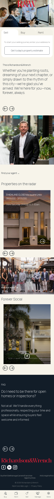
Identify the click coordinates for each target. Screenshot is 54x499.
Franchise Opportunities (29, 476)
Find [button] (51, 475)
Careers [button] (20, 475)
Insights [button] (46, 475)
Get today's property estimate (27, 50)
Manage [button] (13, 475)
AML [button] (41, 475)
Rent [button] (6, 475)
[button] (5, 494)
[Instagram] (15, 467)
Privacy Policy (36, 486)
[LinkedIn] (9, 467)
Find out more (8, 287)
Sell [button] (9, 475)
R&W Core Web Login (20, 486)
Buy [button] (2, 475)
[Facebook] (3, 467)
